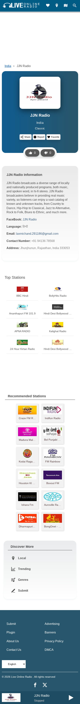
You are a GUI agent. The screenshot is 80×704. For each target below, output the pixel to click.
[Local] (56, 6)
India (8, 66)
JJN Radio (30, 219)
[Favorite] (47, 6)
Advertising (52, 623)
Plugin (11, 632)
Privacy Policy (54, 641)
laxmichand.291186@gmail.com (37, 233)
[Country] (65, 6)
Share (27, 137)
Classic (40, 128)
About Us (13, 641)
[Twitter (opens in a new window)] (44, 684)
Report (40, 137)
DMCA (49, 649)
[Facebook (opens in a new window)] (35, 684)
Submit (11, 623)
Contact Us (14, 649)
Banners (50, 632)
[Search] (74, 6)
